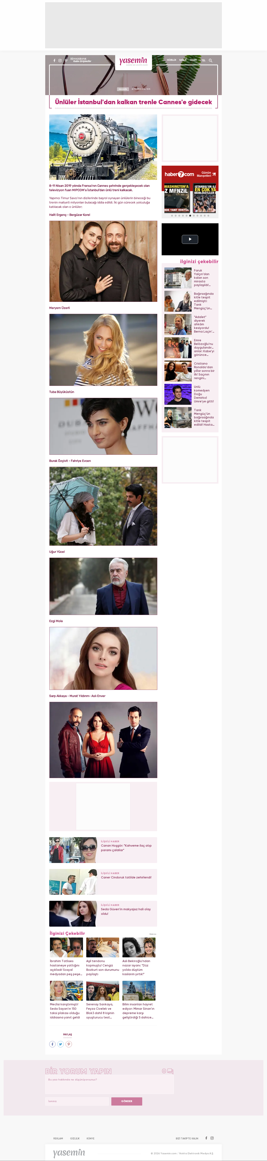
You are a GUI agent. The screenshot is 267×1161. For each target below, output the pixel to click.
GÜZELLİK (171, 60)
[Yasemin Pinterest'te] (66, 60)
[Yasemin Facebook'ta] (54, 60)
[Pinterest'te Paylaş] (69, 1044)
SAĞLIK (183, 60)
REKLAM (58, 1138)
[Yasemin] (133, 62)
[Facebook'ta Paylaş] (52, 1044)
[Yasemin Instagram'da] (60, 60)
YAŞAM (193, 60)
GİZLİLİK (75, 1138)
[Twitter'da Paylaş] (60, 1044)
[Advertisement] (103, 806)
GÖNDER (126, 1101)
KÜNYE (90, 1138)
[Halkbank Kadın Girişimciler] (80, 60)
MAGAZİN (123, 89)
